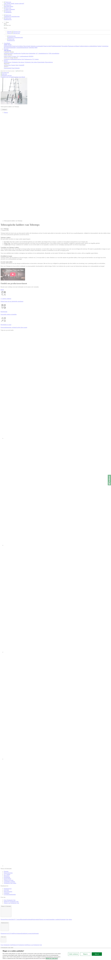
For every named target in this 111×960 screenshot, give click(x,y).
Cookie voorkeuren (73, 954)
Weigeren (85, 954)
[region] (55, 954)
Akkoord (97, 954)
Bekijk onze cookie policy (52, 958)
